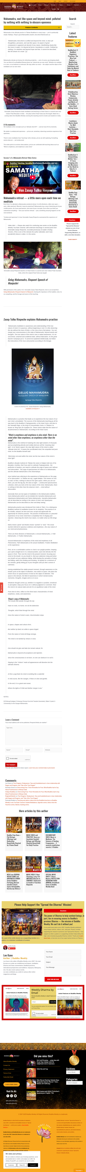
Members (76, 5)
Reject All (22, 1165)
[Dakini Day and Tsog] (31, 1072)
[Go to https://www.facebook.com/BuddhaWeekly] (7, 1096)
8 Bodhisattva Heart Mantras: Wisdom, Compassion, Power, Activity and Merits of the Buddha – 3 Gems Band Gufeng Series (73, 100)
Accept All (32, 1165)
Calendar (33, 5)
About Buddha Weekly (10, 1061)
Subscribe (53, 1002)
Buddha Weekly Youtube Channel (64, 1127)
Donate (54, 9)
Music (40, 5)
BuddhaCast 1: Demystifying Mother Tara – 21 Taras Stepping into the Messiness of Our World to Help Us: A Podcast (73, 163)
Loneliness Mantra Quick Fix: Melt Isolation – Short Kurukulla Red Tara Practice (73, 127)
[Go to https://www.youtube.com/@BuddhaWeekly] (15, 1096)
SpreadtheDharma (61, 1129)
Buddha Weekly (17, 1143)
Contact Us (6, 1065)
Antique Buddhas (10, 792)
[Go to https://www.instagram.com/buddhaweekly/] (11, 1096)
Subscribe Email (8, 1077)
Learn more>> (72, 239)
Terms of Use (7, 1073)
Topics (61, 5)
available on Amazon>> (33, 408)
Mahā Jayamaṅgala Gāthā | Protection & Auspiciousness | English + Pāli (48, 1092)
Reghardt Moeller (10, 796)
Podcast (46, 5)
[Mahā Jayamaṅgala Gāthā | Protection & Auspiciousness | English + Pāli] (31, 1095)
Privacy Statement (8, 1069)
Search (72, 24)
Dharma (53, 5)
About (68, 5)
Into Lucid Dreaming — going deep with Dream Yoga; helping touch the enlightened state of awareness (48, 1062)
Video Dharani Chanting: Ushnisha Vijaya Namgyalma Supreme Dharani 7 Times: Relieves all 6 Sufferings (48, 1082)
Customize (11, 1165)
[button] (58, 9)
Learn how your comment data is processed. (42, 768)
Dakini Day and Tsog (42, 1069)
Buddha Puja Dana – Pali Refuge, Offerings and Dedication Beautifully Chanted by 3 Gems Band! (73, 199)
